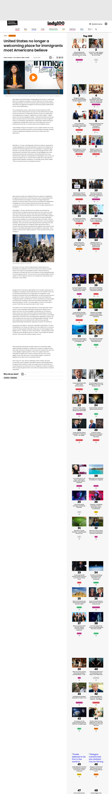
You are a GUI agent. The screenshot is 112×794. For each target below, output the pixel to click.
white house (96, 440)
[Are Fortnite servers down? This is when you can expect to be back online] (79, 783)
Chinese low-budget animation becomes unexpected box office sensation (96, 314)
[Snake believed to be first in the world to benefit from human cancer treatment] (79, 758)
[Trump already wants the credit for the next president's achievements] (96, 114)
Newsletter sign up (97, 24)
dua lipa (79, 294)
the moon (96, 582)
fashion (79, 104)
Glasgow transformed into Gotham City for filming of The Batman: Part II (96, 769)
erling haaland (79, 59)
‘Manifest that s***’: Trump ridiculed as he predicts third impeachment (96, 244)
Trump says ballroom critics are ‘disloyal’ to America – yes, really (96, 698)
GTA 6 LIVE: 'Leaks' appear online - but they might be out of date (96, 54)
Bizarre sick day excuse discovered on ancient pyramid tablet (79, 603)
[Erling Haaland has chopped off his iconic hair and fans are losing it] (79, 43)
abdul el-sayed (79, 199)
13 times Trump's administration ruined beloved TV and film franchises (96, 434)
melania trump (96, 154)
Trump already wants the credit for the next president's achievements (96, 125)
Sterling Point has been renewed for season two (79, 697)
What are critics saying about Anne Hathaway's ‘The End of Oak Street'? (96, 532)
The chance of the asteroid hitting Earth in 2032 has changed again (79, 723)
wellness (96, 485)
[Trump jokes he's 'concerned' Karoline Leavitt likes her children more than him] (79, 114)
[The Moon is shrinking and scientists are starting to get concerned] (96, 565)
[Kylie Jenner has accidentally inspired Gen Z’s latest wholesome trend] (79, 398)
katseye (79, 633)
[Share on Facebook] (57, 57)
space (96, 414)
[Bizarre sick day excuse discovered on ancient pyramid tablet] (79, 592)
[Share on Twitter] (60, 57)
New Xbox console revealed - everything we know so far (79, 532)
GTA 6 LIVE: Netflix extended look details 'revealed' (79, 506)
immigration (12, 35)
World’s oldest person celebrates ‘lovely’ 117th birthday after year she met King (96, 723)
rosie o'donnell (96, 607)
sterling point (79, 702)
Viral (63, 29)
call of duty (96, 677)
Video (81, 29)
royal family (79, 248)
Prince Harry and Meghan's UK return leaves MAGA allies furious (79, 244)
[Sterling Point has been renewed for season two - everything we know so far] (79, 687)
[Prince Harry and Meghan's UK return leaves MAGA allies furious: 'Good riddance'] (79, 233)
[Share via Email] (62, 57)
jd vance (96, 294)
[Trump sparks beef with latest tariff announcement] (79, 373)
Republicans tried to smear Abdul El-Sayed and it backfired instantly (79, 194)
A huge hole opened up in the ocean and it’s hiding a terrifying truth (79, 340)
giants (96, 389)
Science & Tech (53, 29)
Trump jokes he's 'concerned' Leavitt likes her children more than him (79, 125)
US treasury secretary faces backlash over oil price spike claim (79, 220)
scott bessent (79, 223)
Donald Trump (96, 248)
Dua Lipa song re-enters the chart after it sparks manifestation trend (79, 289)
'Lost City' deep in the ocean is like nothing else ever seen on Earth (96, 627)
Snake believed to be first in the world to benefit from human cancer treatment (79, 769)
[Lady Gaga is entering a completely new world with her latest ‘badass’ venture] (79, 469)
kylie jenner (79, 414)
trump (79, 582)
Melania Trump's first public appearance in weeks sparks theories (96, 150)
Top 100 (17, 29)
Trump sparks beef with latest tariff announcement (79, 384)
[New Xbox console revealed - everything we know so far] (79, 521)
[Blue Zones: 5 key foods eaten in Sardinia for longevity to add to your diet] (96, 469)
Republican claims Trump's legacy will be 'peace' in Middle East (96, 220)
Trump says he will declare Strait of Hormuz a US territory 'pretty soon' (79, 577)
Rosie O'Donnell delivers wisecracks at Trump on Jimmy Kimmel (96, 603)
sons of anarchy (96, 199)
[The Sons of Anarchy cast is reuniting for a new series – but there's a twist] (96, 183)
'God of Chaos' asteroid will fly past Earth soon (96, 408)
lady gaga (79, 485)
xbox (79, 536)
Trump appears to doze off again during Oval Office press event (79, 150)
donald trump (79, 130)
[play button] (33, 77)
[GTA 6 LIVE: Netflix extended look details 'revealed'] (79, 495)
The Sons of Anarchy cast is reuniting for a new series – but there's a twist (96, 195)
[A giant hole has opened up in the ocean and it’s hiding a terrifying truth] (79, 329)
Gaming (34, 29)
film (96, 320)
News (25, 29)
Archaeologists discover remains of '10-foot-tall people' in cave (96, 384)
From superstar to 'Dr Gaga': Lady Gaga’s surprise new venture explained (79, 480)
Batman (96, 774)
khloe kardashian (96, 104)
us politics (6, 377)
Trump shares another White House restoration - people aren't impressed (79, 314)
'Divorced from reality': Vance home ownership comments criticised (96, 289)
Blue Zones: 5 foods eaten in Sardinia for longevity (96, 479)
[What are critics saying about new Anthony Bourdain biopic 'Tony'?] (79, 662)
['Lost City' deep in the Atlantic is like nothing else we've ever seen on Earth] (96, 616)
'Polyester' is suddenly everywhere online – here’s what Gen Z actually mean (96, 506)
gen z (96, 512)
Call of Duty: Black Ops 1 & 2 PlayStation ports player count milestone (96, 673)
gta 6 (96, 59)
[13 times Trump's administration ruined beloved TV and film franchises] (96, 423)
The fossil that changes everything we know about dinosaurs (96, 340)
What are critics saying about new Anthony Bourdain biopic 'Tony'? (79, 673)
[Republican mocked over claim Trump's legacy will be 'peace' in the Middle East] (96, 209)
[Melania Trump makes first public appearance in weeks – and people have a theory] (96, 140)
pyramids (79, 607)
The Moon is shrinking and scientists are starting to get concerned (96, 577)
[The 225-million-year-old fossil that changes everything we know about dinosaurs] (96, 329)
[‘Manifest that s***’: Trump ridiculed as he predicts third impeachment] (96, 233)
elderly (96, 728)
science (96, 344)
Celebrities (72, 29)
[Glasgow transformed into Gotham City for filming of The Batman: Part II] (96, 758)
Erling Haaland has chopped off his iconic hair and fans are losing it (79, 54)
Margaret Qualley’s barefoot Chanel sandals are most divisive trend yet (79, 100)
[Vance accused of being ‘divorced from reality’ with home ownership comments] (96, 278)
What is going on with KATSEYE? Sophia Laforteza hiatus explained (79, 628)
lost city (96, 633)
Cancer (79, 774)
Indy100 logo (56, 23)
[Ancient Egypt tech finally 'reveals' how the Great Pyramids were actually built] (96, 783)
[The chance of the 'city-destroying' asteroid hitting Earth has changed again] (79, 712)
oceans (79, 344)
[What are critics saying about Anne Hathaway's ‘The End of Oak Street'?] (96, 521)
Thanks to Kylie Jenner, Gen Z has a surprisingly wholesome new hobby (79, 409)
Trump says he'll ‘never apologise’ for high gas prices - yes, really (79, 434)
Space (79, 728)
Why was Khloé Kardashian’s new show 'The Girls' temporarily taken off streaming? (96, 100)
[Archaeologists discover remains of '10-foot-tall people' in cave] (96, 373)
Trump (42, 29)
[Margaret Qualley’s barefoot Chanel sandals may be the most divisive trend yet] (79, 89)
